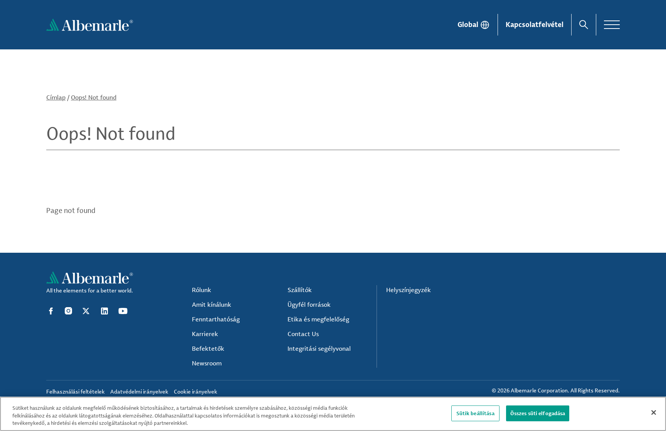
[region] (333, 414)
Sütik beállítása (475, 412)
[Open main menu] (612, 24)
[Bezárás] (653, 412)
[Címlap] (89, 24)
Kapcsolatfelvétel (534, 24)
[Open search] (583, 24)
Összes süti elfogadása (537, 412)
